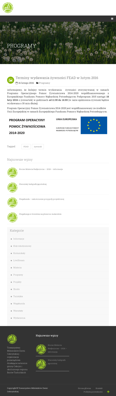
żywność (38, 146)
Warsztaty (18, 310)
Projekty (17, 282)
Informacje (18, 238)
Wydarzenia (19, 318)
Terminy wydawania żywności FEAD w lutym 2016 (57, 77)
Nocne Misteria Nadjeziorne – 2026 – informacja (41, 169)
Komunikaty (19, 253)
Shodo (16, 289)
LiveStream (18, 260)
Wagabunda (19, 303)
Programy (44, 82)
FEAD (26, 146)
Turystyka (18, 296)
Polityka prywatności (93, 391)
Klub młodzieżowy (22, 246)
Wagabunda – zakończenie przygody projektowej (41, 199)
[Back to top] (108, 391)
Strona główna (84, 388)
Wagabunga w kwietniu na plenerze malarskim (40, 214)
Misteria (17, 267)
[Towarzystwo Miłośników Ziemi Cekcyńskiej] (58, 7)
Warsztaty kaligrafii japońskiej (33, 184)
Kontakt (99, 388)
